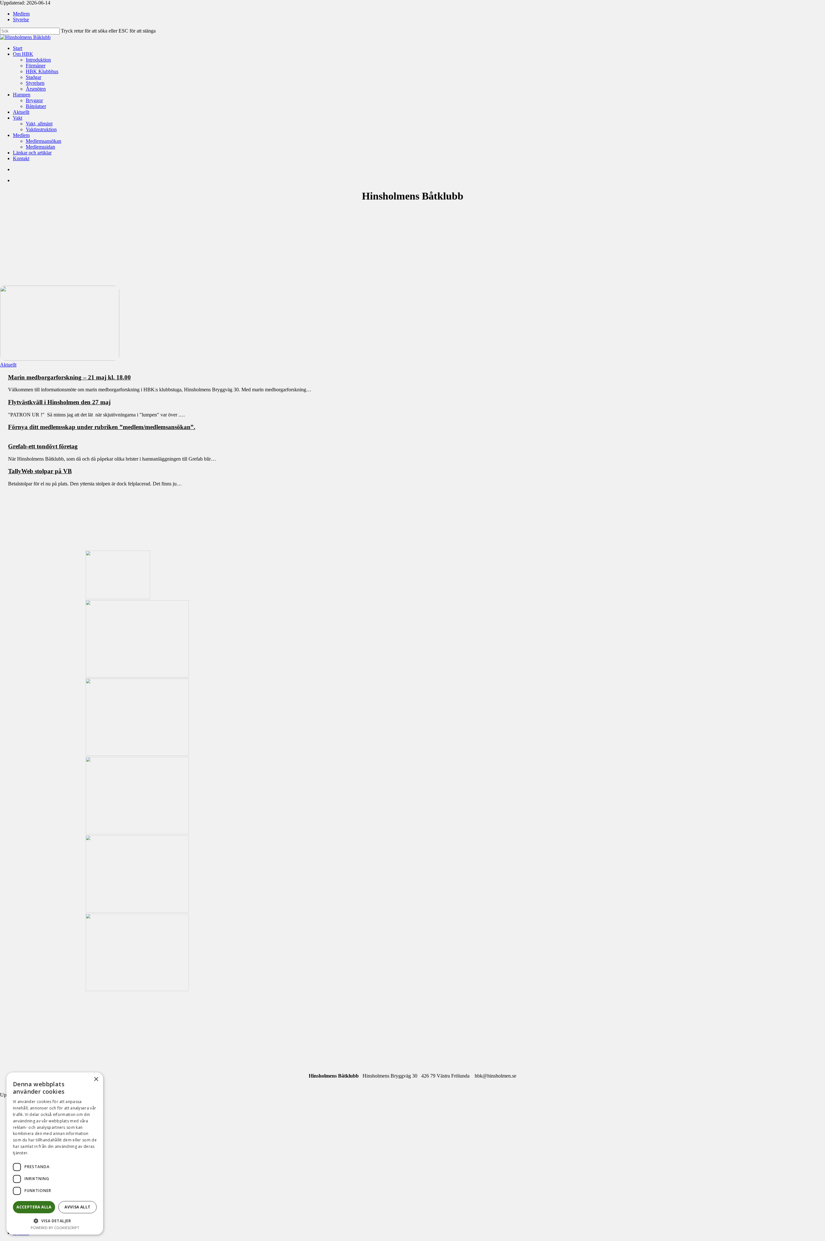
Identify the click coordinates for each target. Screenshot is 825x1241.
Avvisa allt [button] (77, 1207)
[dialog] (54, 1153)
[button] (55, 1220)
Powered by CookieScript (55, 1227)
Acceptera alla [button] (34, 1207)
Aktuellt (8, 364)
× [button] (95, 1079)
